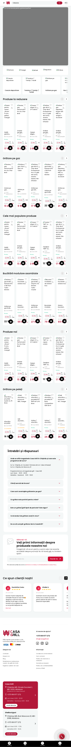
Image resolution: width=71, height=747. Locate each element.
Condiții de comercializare (44, 653)
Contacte (6, 653)
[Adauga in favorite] (12, 105)
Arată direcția (11, 705)
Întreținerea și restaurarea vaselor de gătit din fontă (11, 662)
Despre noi (6, 656)
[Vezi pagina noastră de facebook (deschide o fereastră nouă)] (37, 643)
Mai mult (8, 608)
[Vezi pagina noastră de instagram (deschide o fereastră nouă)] (42, 643)
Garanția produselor (42, 663)
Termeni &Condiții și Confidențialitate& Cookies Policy (41, 565)
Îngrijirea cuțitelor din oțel (10, 666)
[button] (20, 695)
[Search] (59, 2)
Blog (4, 659)
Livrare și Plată (40, 668)
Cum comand (40, 656)
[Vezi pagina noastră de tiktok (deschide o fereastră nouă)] (46, 643)
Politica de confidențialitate (44, 666)
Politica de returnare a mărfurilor (43, 659)
